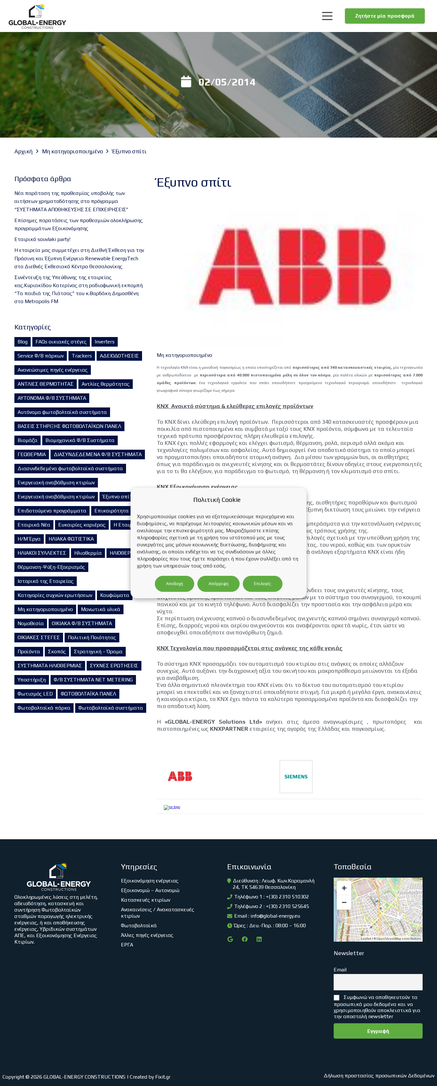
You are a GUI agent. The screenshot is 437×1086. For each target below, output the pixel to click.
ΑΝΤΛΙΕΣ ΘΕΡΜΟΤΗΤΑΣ (46, 384)
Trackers (82, 356)
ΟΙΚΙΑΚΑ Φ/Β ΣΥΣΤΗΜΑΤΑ (82, 623)
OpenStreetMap (389, 938)
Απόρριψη (218, 583)
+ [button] (344, 888)
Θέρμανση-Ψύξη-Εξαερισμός (51, 567)
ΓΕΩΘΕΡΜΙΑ (32, 454)
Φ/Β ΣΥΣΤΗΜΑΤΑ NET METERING (93, 680)
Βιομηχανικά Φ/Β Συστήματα (80, 440)
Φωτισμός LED (35, 694)
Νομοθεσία (31, 623)
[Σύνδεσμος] (37, 16)
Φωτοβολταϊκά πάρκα (44, 708)
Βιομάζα (27, 440)
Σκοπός (57, 651)
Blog (23, 342)
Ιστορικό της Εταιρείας (46, 581)
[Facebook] (244, 939)
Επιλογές (262, 583)
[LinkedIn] (259, 939)
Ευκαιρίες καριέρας (82, 525)
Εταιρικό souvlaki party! (42, 239)
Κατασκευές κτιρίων (145, 900)
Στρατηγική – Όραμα (98, 651)
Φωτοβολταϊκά (139, 925)
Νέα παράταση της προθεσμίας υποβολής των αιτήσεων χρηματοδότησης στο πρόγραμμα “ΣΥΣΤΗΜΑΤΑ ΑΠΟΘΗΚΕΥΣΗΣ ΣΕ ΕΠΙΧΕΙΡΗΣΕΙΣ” (71, 201)
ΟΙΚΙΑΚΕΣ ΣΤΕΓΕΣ (39, 637)
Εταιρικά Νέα (34, 525)
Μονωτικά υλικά (100, 609)
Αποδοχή (174, 583)
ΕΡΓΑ (127, 945)
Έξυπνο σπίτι (118, 497)
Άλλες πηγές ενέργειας (147, 935)
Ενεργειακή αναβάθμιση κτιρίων (56, 482)
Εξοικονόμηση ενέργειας (150, 881)
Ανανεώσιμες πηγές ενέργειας (53, 370)
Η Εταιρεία (127, 525)
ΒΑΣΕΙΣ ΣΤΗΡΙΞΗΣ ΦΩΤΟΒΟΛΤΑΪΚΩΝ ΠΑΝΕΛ (69, 426)
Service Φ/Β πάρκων (41, 356)
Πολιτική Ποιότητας (92, 637)
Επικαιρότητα (111, 511)
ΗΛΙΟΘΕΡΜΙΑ (124, 553)
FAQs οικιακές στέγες (61, 342)
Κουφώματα (114, 595)
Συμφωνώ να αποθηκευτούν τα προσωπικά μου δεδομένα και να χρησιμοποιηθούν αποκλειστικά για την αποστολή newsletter (377, 1006)
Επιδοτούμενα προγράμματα (52, 511)
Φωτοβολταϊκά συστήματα (110, 708)
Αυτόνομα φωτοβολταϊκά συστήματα (62, 412)
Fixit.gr (163, 1077)
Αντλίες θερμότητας (106, 384)
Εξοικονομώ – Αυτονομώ (150, 890)
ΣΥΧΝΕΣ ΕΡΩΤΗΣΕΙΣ (114, 666)
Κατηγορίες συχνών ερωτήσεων (55, 595)
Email (340, 970)
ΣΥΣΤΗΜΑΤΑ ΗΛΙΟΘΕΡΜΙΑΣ (50, 666)
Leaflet (366, 938)
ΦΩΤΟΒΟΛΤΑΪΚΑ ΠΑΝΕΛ (88, 694)
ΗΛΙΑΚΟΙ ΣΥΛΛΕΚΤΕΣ (42, 553)
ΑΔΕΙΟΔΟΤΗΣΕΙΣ (119, 356)
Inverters (105, 342)
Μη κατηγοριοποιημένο (45, 609)
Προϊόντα (29, 651)
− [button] (344, 902)
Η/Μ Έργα (29, 539)
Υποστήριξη (32, 680)
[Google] (230, 939)
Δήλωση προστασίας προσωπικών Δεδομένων (379, 1076)
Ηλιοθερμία (88, 553)
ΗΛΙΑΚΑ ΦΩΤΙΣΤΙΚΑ (71, 539)
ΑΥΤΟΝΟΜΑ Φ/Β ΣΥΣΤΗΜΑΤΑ (52, 398)
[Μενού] (327, 16)
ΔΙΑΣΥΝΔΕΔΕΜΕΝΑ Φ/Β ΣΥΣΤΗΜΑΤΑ (98, 454)
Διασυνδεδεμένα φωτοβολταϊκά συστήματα (70, 468)
